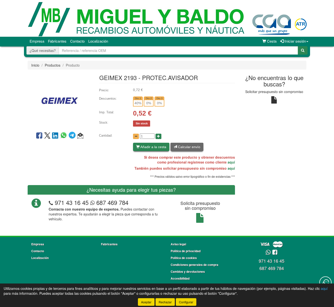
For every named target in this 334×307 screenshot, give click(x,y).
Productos (52, 65)
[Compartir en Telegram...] (73, 135)
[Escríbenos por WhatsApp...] (268, 252)
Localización (98, 41)
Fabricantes (57, 41)
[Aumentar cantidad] (158, 136)
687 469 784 (111, 202)
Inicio (35, 65)
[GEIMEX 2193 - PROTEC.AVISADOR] (60, 100)
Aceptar (146, 302)
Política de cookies (184, 258)
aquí (231, 162)
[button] (80, 135)
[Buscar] (303, 50)
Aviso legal (178, 244)
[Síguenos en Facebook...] (275, 252)
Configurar (186, 302)
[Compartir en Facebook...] (39, 135)
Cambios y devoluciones (188, 271)
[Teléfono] (51, 202)
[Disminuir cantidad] (136, 136)
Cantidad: (105, 135)
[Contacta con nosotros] (325, 282)
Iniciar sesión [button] (295, 41)
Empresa (37, 41)
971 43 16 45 (72, 202)
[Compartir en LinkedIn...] (55, 135)
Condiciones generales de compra (194, 264)
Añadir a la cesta (153, 147)
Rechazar (165, 302)
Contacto (77, 41)
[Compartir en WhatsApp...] (64, 135)
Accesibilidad (180, 278)
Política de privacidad (185, 251)
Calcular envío (188, 147)
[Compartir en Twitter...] (47, 135)
